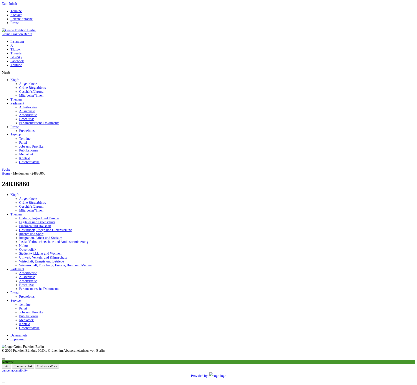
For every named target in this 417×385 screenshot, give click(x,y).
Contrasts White (47, 366)
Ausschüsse (27, 111)
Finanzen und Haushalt (35, 226)
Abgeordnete (28, 84)
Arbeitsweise (28, 107)
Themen (16, 99)
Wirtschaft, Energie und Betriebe (41, 261)
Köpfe (14, 80)
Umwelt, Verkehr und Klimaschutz (43, 257)
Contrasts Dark (23, 366)
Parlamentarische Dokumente (39, 123)
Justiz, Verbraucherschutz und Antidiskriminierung (53, 242)
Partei (23, 142)
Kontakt (16, 15)
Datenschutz (18, 335)
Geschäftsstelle (29, 162)
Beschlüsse (26, 119)
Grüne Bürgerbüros (32, 87)
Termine (16, 11)
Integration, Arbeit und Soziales (40, 238)
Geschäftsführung (31, 91)
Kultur (23, 245)
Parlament (17, 103)
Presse (14, 23)
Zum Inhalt (9, 3)
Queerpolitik (27, 249)
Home (6, 173)
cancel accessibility (15, 370)
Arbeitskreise (28, 115)
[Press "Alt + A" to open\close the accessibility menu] (3, 359)
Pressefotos (27, 131)
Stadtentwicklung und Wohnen (40, 253)
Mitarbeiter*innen (31, 95)
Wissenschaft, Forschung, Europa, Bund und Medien (55, 265)
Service (15, 134)
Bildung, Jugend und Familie (39, 218)
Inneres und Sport (31, 234)
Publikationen (28, 150)
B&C (6, 366)
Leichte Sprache (21, 19)
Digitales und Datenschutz (37, 222)
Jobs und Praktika (31, 146)
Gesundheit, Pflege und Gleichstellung (45, 230)
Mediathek (26, 154)
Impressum (17, 339)
